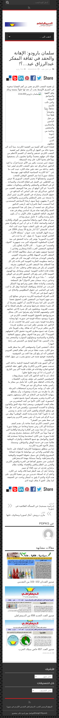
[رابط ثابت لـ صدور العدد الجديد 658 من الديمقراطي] (29, 611)
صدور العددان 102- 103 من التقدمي (35, 581)
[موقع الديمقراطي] (29, 24)
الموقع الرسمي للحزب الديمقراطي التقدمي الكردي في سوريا (29, 707)
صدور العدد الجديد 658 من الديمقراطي (34, 615)
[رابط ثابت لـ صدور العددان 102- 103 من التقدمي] (29, 578)
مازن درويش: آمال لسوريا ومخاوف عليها (25, 514)
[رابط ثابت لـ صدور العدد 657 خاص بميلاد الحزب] (29, 645)
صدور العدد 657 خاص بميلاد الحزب (36, 649)
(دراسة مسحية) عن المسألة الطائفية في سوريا (34, 506)
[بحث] (7, 2)
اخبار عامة (44, 69)
